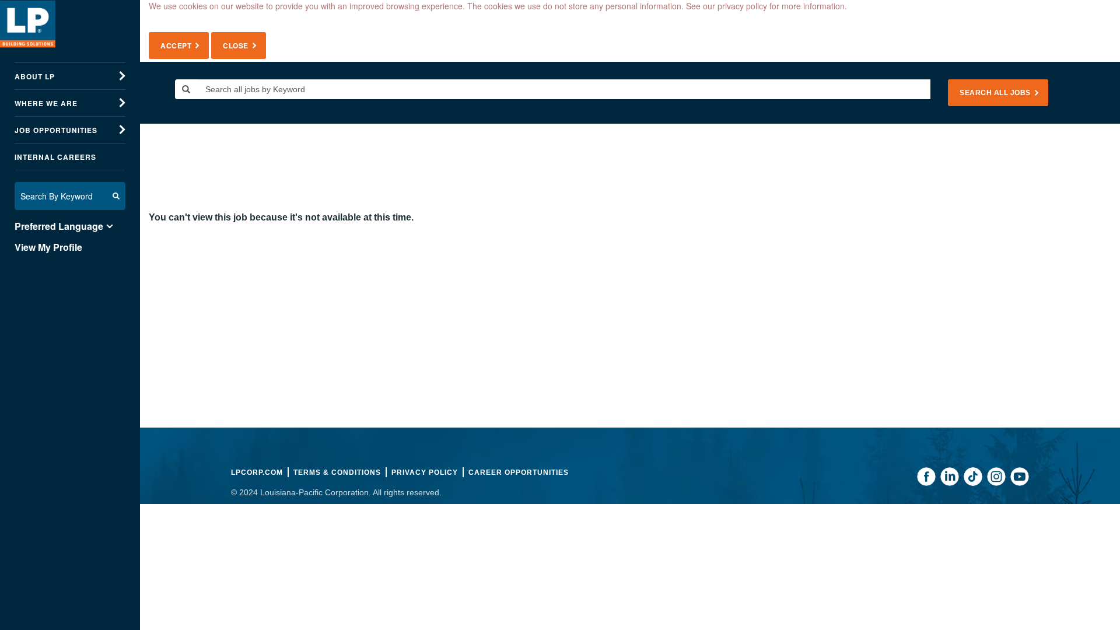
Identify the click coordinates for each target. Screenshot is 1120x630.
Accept (175, 45)
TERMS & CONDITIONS (337, 472)
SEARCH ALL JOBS (995, 93)
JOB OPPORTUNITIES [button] (56, 130)
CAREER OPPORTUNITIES (518, 472)
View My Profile (48, 247)
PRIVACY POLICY (424, 472)
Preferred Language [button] (59, 226)
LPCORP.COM (257, 472)
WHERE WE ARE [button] (46, 103)
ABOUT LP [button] (35, 76)
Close (236, 45)
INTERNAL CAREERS (55, 157)
